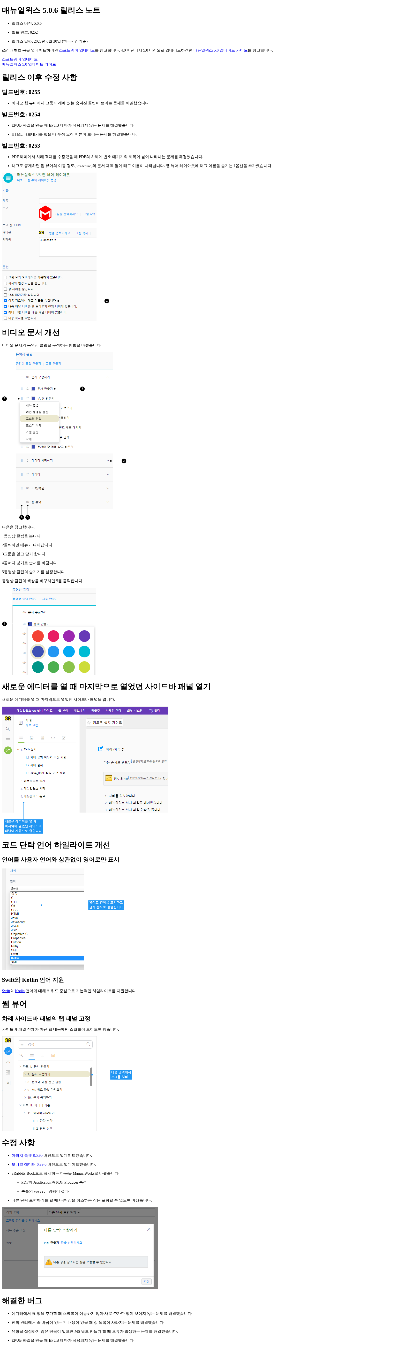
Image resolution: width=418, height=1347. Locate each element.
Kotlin (20, 991)
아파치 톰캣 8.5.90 (27, 1155)
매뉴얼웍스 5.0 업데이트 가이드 (221, 50)
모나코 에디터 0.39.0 (29, 1164)
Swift (6, 991)
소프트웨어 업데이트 (77, 50)
